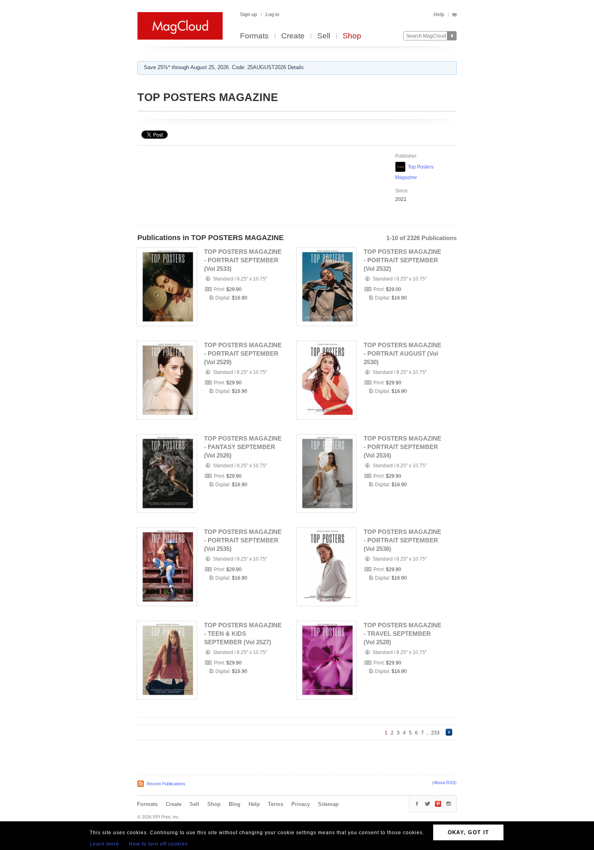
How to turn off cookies (158, 844)
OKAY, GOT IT (468, 832)
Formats (254, 36)
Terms (275, 804)
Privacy (300, 804)
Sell (323, 36)
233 (435, 733)
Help (439, 14)
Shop (352, 36)
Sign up (248, 14)
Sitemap (328, 804)
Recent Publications (166, 783)
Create (293, 36)
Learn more (104, 844)
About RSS (444, 782)
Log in (272, 14)
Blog (234, 804)
